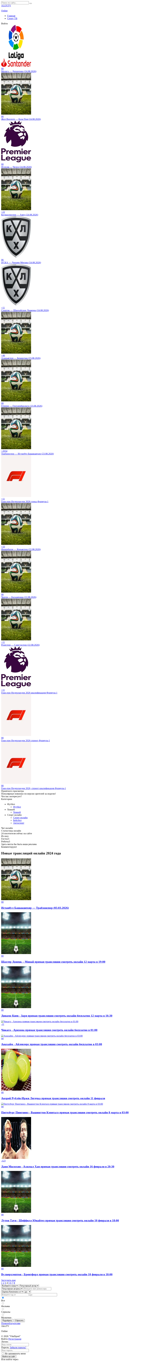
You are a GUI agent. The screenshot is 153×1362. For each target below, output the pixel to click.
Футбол (17, 807)
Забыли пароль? (18, 1347)
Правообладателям (10, 1323)
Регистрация (14, 1339)
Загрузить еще (8, 1280)
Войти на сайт (8, 1356)
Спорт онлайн (20, 817)
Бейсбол (17, 820)
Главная (11, 15)
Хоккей (17, 812)
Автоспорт (18, 823)
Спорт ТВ (12, 18)
